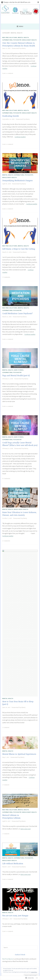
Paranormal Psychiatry (19, 48)
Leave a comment (7, 73)
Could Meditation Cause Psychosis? (17, 313)
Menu (21, 26)
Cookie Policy (34, 972)
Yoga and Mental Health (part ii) (16, 375)
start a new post (25, 829)
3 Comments (6, 277)
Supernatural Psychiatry (12, 40)
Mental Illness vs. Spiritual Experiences (19, 754)
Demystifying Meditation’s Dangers (17, 181)
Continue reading (20, 137)
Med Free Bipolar (7, 959)
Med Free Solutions (9, 37)
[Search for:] (20, 947)
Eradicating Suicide (10, 116)
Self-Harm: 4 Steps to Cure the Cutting (18, 249)
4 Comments (6, 541)
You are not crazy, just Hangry (15, 916)
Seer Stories (18, 370)
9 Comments (6, 478)
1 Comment (5, 727)
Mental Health (23, 37)
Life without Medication (12, 864)
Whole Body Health (29, 40)
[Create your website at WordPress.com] (20, 2)
